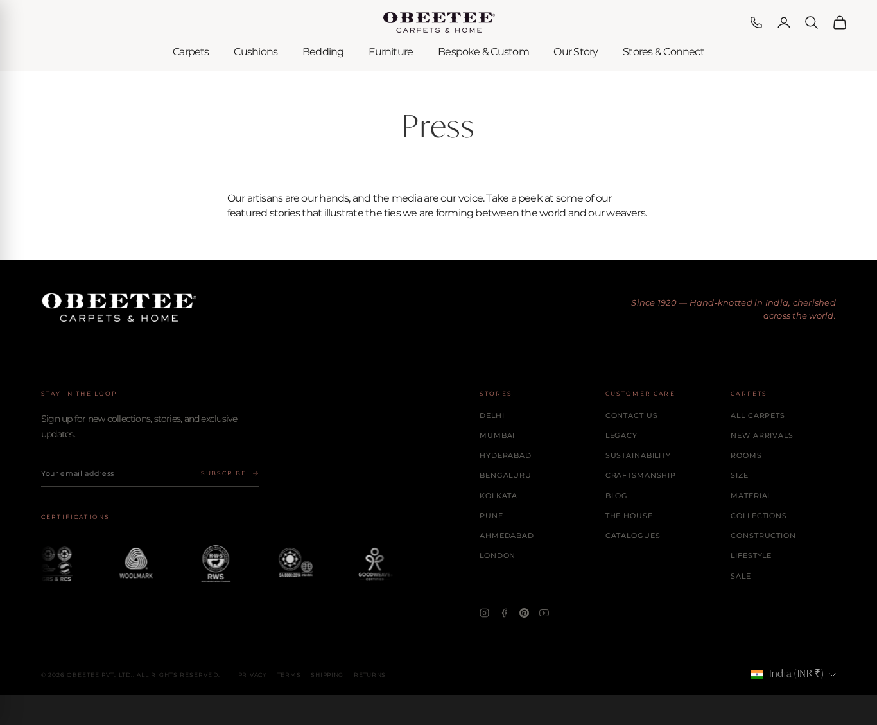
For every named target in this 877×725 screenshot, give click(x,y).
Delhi (492, 415)
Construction (763, 535)
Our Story (575, 52)
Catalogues (633, 535)
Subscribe (224, 472)
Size (740, 475)
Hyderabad (506, 455)
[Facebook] (504, 613)
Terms (289, 674)
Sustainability (638, 455)
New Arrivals (762, 435)
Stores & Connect (663, 52)
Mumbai (497, 435)
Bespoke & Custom (483, 52)
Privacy (252, 674)
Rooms (746, 455)
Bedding (323, 52)
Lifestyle (751, 555)
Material (751, 495)
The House (629, 515)
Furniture (391, 52)
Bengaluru (506, 475)
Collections (759, 515)
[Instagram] (484, 613)
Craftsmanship (640, 475)
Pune (491, 515)
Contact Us (631, 415)
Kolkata (498, 495)
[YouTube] (544, 613)
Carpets (191, 52)
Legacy (621, 435)
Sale (741, 576)
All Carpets (758, 415)
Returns (370, 674)
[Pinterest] (524, 613)
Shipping (327, 674)
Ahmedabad (507, 535)
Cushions (255, 52)
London (498, 555)
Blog (617, 495)
